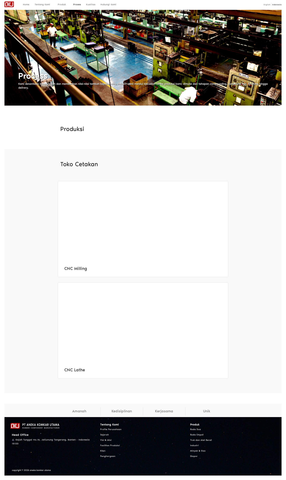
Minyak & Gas (198, 451)
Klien (102, 451)
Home (26, 4)
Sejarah (104, 434)
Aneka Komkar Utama (40, 470)
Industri (194, 445)
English (267, 5)
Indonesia (277, 5)
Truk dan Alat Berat (201, 440)
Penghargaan (107, 456)
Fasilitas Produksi (110, 445)
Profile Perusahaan (111, 429)
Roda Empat (197, 434)
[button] (51, 4)
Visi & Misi (106, 440)
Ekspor (194, 456)
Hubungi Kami (108, 4)
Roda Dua (195, 429)
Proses (77, 4)
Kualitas (90, 4)
